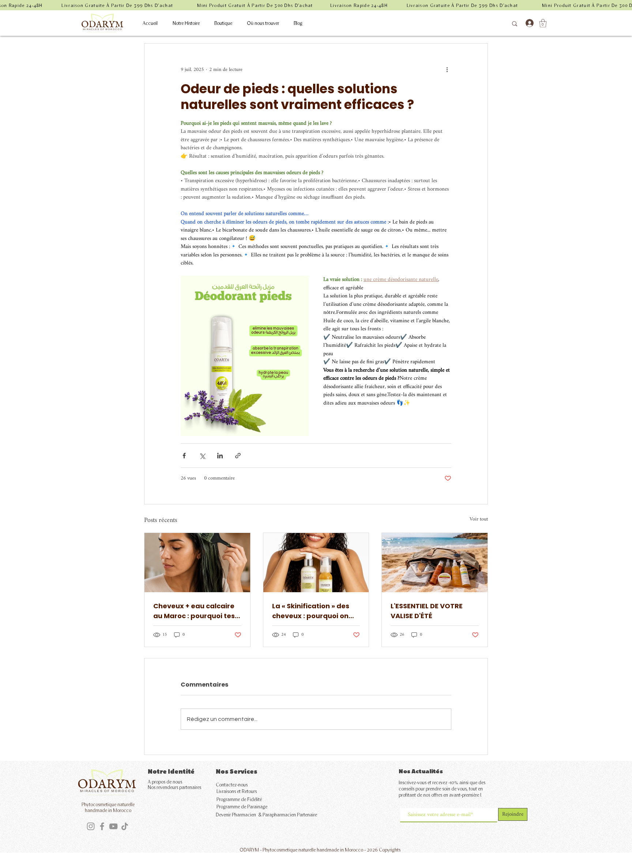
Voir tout (479, 520)
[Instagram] (91, 826)
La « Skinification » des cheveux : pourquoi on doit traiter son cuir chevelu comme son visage (310, 611)
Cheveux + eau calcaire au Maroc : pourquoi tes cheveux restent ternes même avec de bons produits (194, 611)
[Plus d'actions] (447, 69)
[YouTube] (113, 826)
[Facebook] (102, 826)
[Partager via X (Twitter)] (202, 455)
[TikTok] (125, 826)
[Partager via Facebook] (184, 455)
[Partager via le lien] (237, 455)
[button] (542, 23)
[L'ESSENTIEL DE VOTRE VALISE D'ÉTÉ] (435, 562)
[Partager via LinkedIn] (220, 455)
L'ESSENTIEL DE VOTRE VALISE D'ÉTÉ (427, 610)
